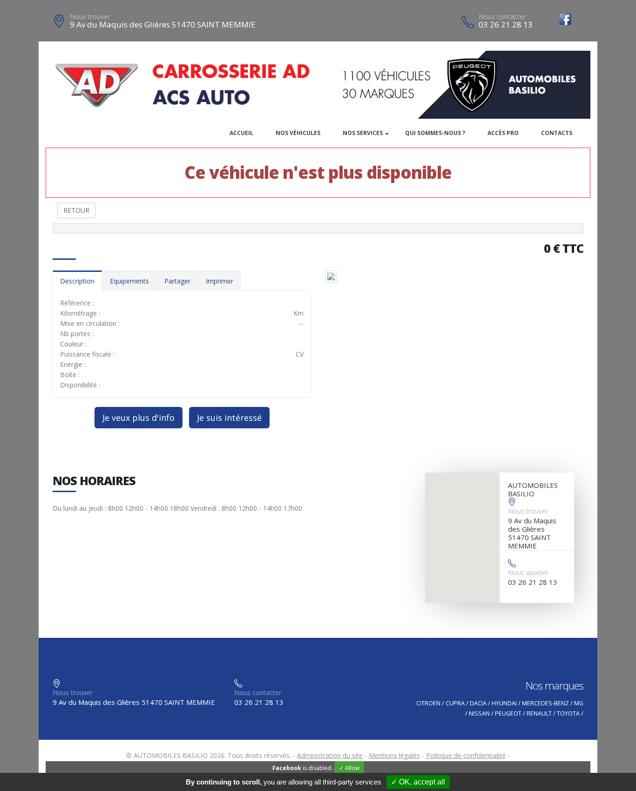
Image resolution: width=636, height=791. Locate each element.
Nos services (363, 133)
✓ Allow (349, 768)
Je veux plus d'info (138, 417)
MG (578, 703)
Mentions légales (394, 755)
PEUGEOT (508, 713)
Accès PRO (503, 133)
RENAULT (539, 713)
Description (77, 281)
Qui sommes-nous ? (435, 133)
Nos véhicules (298, 133)
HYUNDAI (504, 703)
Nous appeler (528, 572)
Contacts (556, 133)
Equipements (129, 281)
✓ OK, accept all (418, 782)
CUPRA (455, 703)
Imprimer (219, 281)
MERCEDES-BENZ (545, 703)
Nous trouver (90, 16)
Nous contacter (502, 16)
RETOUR (76, 210)
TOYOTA (568, 713)
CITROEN (428, 703)
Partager (177, 281)
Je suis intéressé (229, 417)
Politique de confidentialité (466, 755)
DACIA (478, 703)
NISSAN (479, 713)
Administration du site (330, 755)
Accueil (241, 133)
